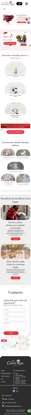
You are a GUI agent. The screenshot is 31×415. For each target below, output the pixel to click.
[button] (4, 19)
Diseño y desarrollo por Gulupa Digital (19, 413)
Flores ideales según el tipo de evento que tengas (15, 264)
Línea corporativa (5, 376)
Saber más (15, 238)
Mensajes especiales (6, 373)
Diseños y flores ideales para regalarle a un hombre (15, 225)
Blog (2, 379)
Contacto (3, 381)
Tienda (2, 370)
